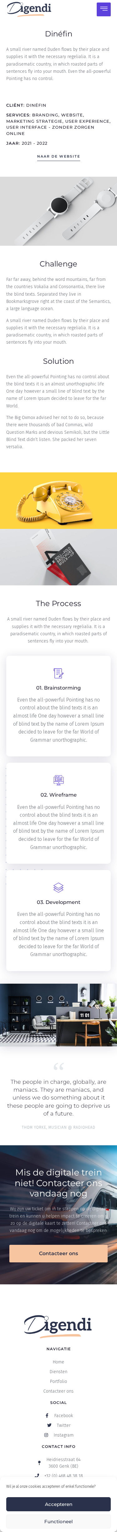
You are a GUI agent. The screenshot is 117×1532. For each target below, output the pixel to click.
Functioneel (58, 1521)
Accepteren (58, 1504)
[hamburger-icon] (104, 9)
